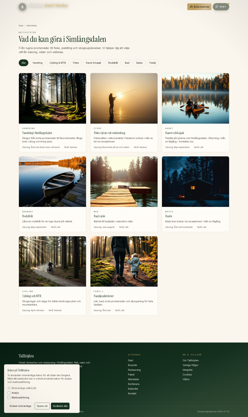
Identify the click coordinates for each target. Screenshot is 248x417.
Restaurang (134, 369)
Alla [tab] (23, 62)
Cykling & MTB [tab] (58, 62)
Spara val (42, 406)
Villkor (186, 379)
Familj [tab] (153, 62)
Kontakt (132, 393)
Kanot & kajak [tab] (93, 62)
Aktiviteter (133, 379)
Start (21, 25)
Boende (132, 365)
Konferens (134, 384)
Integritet (187, 369)
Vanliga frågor (190, 365)
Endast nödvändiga (20, 406)
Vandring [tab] (38, 62)
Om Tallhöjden (191, 360)
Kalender (133, 388)
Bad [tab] (127, 62)
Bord (180, 6)
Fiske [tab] (76, 62)
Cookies (187, 374)
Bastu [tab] (139, 62)
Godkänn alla (60, 406)
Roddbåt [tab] (113, 62)
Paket (131, 374)
